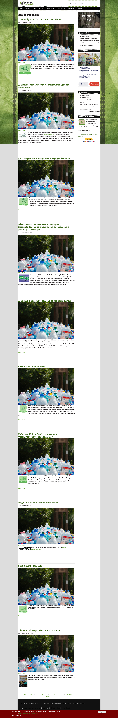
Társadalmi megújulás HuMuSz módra (39, 630)
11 (57, 694)
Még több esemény (94, 111)
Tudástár (41, 8)
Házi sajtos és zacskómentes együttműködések (44, 158)
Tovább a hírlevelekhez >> (84, 130)
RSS (59, 708)
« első (24, 694)
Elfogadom (102, 712)
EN (64, 708)
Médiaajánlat (53, 708)
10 (54, 694)
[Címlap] (27, 3)
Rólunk (21, 8)
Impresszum (24, 708)
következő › (70, 694)
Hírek (34, 8)
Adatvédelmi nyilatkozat (35, 708)
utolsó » (48, 696)
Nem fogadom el (16, 715)
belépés (68, 708)
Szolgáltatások (50, 8)
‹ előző (30, 694)
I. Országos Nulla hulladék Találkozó (40, 19)
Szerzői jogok (45, 708)
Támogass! (71, 8)
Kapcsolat (28, 8)
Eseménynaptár (61, 8)
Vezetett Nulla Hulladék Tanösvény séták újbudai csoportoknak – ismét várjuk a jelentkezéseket (89, 43)
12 (61, 694)
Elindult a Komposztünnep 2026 (88, 38)
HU (62, 708)
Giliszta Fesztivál (84, 36)
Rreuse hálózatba (49, 134)
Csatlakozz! (80, 8)
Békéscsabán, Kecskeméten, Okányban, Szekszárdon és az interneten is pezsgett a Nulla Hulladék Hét (43, 227)
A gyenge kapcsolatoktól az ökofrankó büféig (44, 301)
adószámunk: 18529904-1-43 (77, 703)
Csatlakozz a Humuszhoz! (32, 366)
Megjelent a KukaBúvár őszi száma (38, 502)
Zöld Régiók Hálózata (30, 566)
